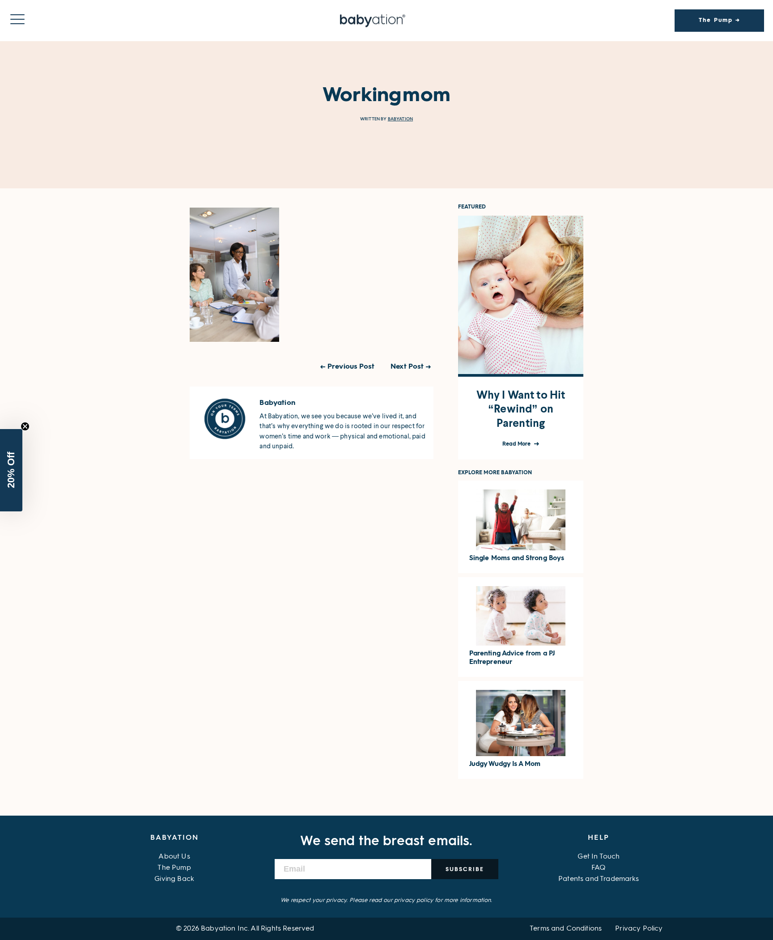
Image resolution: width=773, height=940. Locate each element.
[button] (11, 470)
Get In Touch (599, 856)
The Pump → (719, 20)
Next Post (407, 366)
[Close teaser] (25, 426)
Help (598, 838)
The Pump (174, 868)
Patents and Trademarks (598, 879)
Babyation (400, 119)
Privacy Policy (639, 928)
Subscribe (465, 869)
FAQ (598, 868)
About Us (174, 856)
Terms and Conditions (566, 928)
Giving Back (174, 879)
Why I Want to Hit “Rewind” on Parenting (520, 408)
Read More (517, 444)
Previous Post (350, 366)
